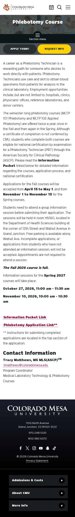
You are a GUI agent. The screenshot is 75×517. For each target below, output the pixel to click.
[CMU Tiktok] (54, 448)
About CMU (21, 493)
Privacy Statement (37, 460)
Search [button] (60, 8)
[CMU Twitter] (27, 448)
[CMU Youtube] (41, 448)
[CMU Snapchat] (47, 448)
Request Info (54, 49)
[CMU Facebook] (20, 448)
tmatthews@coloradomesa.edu (26, 365)
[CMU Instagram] (34, 448)
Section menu (37, 39)
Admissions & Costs (27, 480)
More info (20, 505)
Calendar (52, 8)
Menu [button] (68, 8)
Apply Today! (19, 49)
